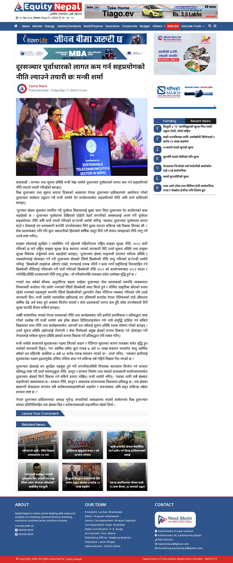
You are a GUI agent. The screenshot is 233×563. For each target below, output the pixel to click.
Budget (145, 26)
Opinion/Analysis (69, 26)
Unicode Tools (191, 26)
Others (157, 26)
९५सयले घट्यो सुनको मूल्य (178, 148)
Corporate (129, 26)
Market (37, 26)
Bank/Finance (93, 26)
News (26, 26)
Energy (50, 26)
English (173, 26)
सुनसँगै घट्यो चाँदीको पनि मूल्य (181, 157)
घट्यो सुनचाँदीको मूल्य (176, 177)
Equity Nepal (74, 559)
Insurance (112, 26)
